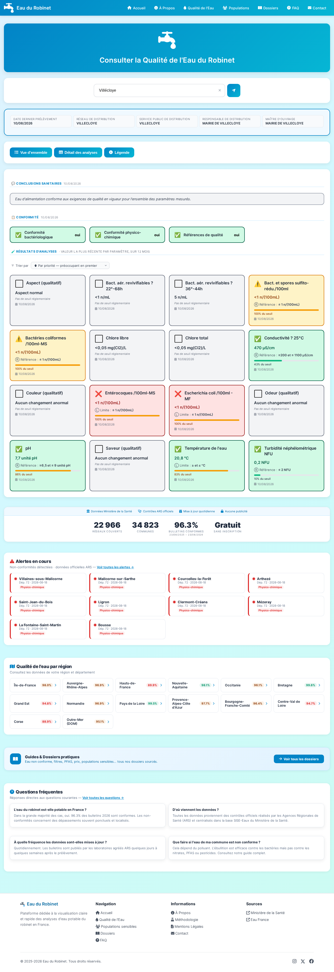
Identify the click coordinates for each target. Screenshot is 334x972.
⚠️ (257, 283)
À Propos (167, 8)
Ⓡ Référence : (277, 304)
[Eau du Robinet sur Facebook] (311, 961)
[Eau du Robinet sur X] (303, 961)
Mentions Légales (188, 926)
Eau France (259, 919)
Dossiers (270, 8)
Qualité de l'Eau (201, 8)
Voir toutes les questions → (103, 798)
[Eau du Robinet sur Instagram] (294, 961)
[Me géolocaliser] (233, 90)
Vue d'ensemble (33, 152)
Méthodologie (186, 919)
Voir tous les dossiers (301, 759)
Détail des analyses (81, 152)
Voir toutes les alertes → (115, 567)
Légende (122, 152)
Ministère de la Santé (267, 913)
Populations (239, 8)
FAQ (295, 8)
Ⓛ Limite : (114, 410)
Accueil (139, 8)
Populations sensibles (118, 926)
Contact (319, 8)
